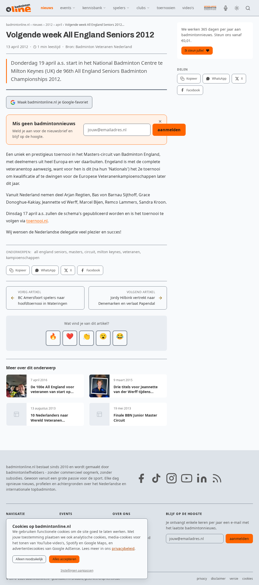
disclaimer (218, 578)
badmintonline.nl (18, 25)
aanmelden (169, 130)
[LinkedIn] (201, 478)
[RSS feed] (217, 478)
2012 (49, 25)
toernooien (166, 7)
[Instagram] (171, 478)
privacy (202, 578)
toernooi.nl (37, 221)
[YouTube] (186, 478)
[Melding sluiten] (160, 121)
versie (234, 578)
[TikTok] (156, 478)
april (59, 25)
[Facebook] (141, 478)
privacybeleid (123, 548)
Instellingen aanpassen (77, 570)
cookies (247, 578)
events (65, 7)
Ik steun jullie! (194, 50)
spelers (119, 7)
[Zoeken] (248, 8)
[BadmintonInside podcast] (226, 8)
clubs (141, 7)
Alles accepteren (64, 559)
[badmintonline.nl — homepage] (18, 8)
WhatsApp (48, 270)
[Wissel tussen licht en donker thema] (237, 8)
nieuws (47, 7)
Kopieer (20, 270)
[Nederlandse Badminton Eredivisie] (210, 8)
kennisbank (92, 7)
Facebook (93, 270)
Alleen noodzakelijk (29, 559)
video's (188, 7)
